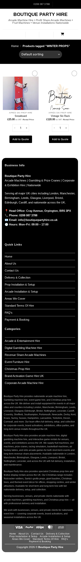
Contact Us (12, 270)
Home (15, 46)
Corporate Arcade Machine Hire (24, 383)
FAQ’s (8, 312)
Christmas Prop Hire (17, 368)
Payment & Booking (17, 319)
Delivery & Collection (17, 277)
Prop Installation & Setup (20, 284)
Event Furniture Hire (17, 361)
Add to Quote (20, 139)
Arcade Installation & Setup (21, 291)
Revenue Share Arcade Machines (25, 354)
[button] (19, 35)
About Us (10, 263)
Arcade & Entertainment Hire (22, 340)
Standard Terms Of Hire (19, 305)
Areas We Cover (15, 298)
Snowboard (21, 116)
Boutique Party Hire (40, 14)
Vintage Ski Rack (60, 116)
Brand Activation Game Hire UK (24, 376)
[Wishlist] (48, 34)
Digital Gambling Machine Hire (23, 347)
